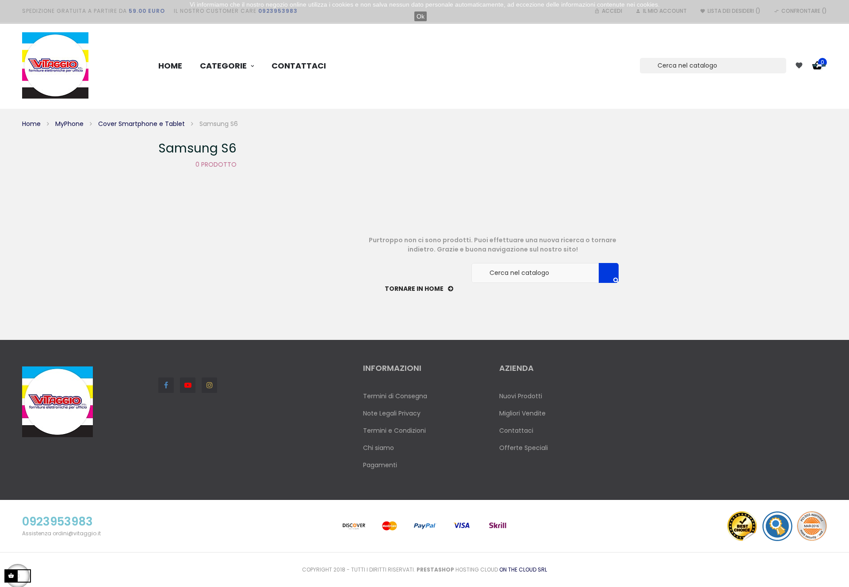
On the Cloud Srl (523, 569)
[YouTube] (187, 385)
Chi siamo (378, 447)
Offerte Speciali (523, 447)
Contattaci (516, 430)
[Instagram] (209, 385)
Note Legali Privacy (392, 413)
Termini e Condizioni (394, 430)
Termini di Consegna (395, 396)
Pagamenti (380, 465)
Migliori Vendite (522, 413)
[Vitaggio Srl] (55, 65)
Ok (420, 16)
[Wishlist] (799, 65)
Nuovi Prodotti (520, 396)
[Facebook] (166, 385)
